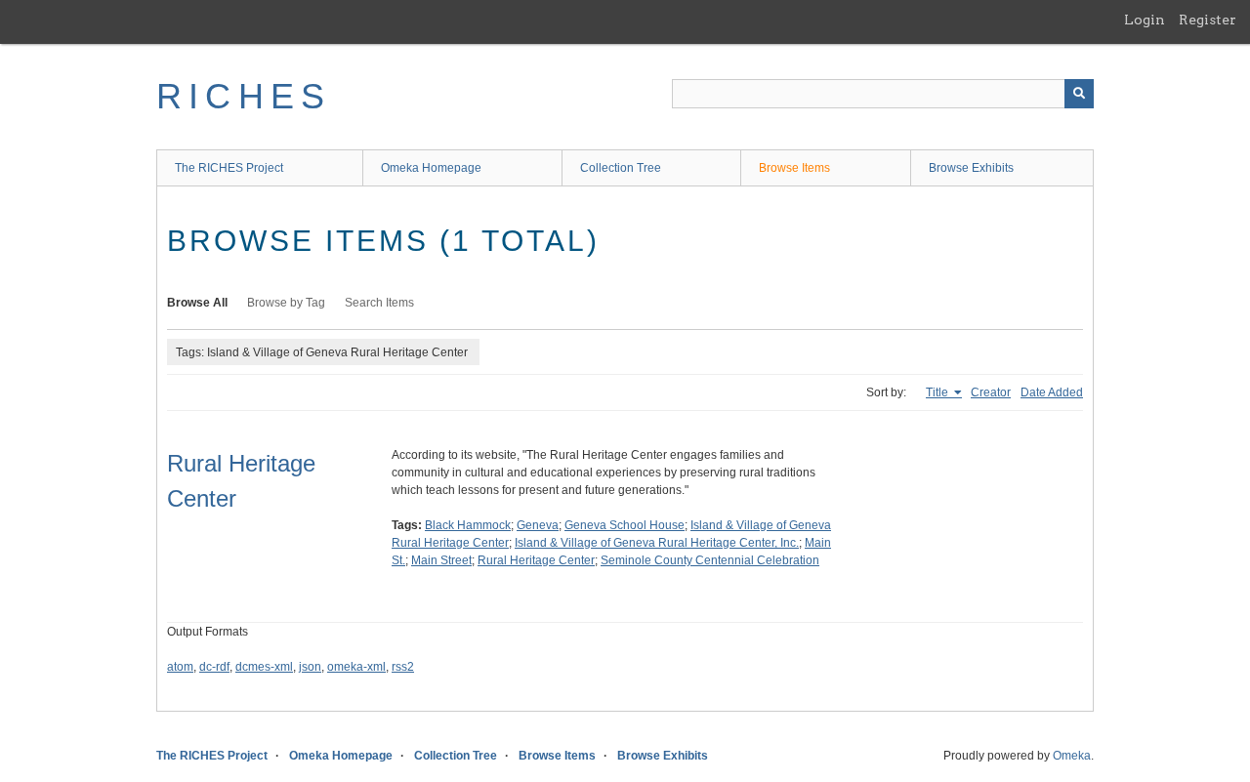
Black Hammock (468, 525)
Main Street (441, 560)
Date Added (1052, 392)
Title (938, 392)
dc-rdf (214, 667)
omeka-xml (356, 667)
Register (1207, 19)
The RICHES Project (229, 168)
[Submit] (1079, 93)
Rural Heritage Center (536, 560)
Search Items (379, 302)
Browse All (197, 302)
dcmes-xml (264, 667)
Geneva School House (624, 525)
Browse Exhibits (971, 168)
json (310, 667)
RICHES (243, 96)
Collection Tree (620, 168)
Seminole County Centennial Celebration (710, 560)
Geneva (538, 525)
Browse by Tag (286, 302)
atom (180, 667)
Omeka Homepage (431, 168)
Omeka (1072, 755)
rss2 (403, 667)
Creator (991, 392)
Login (1144, 19)
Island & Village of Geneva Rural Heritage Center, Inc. (657, 543)
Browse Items (794, 168)
